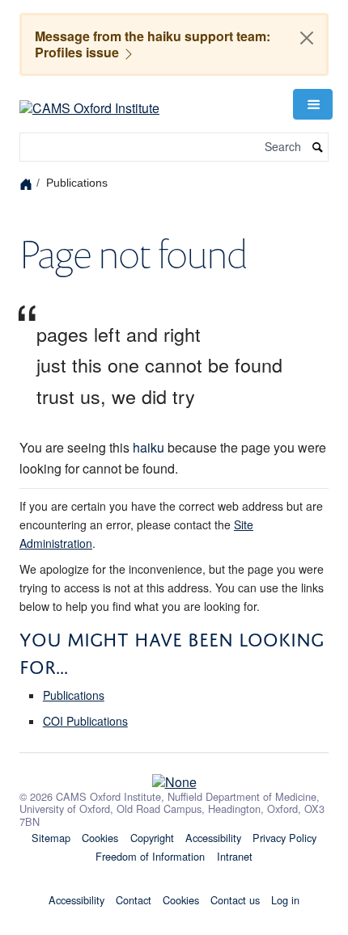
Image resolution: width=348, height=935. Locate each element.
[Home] (27, 183)
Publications (73, 695)
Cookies (100, 837)
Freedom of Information (150, 856)
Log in (285, 900)
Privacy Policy (284, 837)
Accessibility (213, 837)
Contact (133, 900)
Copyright (152, 837)
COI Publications (85, 721)
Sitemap (51, 837)
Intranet (235, 856)
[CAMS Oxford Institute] (89, 102)
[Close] (306, 38)
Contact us (235, 900)
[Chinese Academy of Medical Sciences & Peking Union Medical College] (174, 778)
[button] (312, 104)
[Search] (318, 147)
